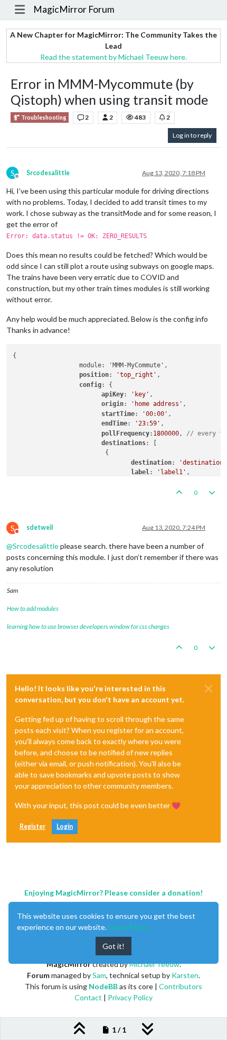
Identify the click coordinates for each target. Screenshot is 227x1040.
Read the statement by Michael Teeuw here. (113, 56)
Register (32, 826)
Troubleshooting (43, 117)
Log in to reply (192, 135)
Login (64, 826)
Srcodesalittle (48, 173)
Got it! (113, 946)
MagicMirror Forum (74, 9)
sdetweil (39, 527)
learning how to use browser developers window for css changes (88, 626)
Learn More (128, 927)
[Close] (208, 688)
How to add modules (33, 608)
